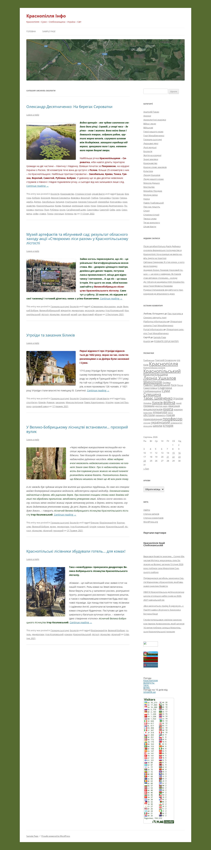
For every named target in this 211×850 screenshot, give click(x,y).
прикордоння (152, 419)
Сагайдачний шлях (76, 209)
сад (79, 314)
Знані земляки (150, 159)
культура (147, 412)
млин (87, 205)
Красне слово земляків (154, 167)
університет (176, 422)
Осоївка (166, 382)
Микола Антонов (74, 402)
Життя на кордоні (152, 155)
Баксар (120, 193)
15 (173, 452)
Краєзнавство (67, 193)
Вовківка (75, 197)
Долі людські (149, 147)
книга (168, 409)
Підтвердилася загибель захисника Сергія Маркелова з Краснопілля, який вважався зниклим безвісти (163, 582)
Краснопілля (163, 364)
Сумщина (152, 394)
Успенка (69, 213)
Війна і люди (149, 123)
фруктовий (88, 314)
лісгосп (45, 314)
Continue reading (37, 185)
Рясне (180, 385)
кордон (178, 409)
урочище (59, 213)
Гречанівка (105, 197)
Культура (148, 171)
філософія (147, 426)
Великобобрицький (49, 310)
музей (74, 314)
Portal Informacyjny (153, 329)
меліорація (77, 205)
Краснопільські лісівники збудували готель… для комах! (75, 551)
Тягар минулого (151, 222)
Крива (58, 205)
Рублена (54, 209)
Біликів (41, 402)
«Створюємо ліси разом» (103, 306)
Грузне (115, 197)
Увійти (146, 509)
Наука (146, 198)
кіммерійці (103, 201)
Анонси (147, 115)
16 (179, 452)
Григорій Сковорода (165, 360)
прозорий (58, 530)
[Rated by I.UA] (150, 645)
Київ (145, 364)
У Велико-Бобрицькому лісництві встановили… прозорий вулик (77, 429)
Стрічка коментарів (153, 517)
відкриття (66, 310)
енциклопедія (153, 409)
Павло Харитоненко (94, 402)
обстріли (149, 415)
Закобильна (48, 201)
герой (178, 403)
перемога (160, 415)
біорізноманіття (108, 522)
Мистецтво (149, 186)
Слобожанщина (152, 391)
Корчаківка (115, 201)
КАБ (178, 360)
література (160, 412)
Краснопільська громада (154, 367)
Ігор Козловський (115, 310)
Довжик (50, 402)
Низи (93, 205)
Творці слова (149, 218)
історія (93, 526)
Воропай (85, 197)
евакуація (174, 406)
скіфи (35, 213)
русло (62, 209)
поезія (170, 415)
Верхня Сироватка (60, 197)
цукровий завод (40, 406)
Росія (174, 385)
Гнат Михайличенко (153, 135)
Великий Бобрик (40, 526)
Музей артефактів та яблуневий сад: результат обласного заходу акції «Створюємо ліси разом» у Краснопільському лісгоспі (77, 238)
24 (144, 460)
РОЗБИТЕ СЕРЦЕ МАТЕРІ (166, 341)
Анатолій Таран (151, 111)
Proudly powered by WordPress (55, 836)
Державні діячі (150, 143)
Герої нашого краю (153, 131)
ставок (42, 213)
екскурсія (89, 310)
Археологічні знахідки (154, 119)
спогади (147, 423)
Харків (157, 402)
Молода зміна (150, 194)
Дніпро (37, 201)
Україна (147, 403)
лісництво (55, 314)
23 (179, 456)
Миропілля (152, 381)
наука (170, 412)
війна (169, 402)
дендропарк (78, 310)
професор (172, 418)
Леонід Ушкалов (151, 175)
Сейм (112, 209)
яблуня (98, 314)
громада (148, 406)
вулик (53, 526)
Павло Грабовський (153, 202)
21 (168, 456)
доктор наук (161, 406)
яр (75, 213)
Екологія (55, 193)
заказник (60, 402)
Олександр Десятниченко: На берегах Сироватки (69, 106)
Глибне (94, 197)
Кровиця (66, 205)
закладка (100, 310)
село (118, 209)
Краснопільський (115, 526)
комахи (101, 526)
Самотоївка (93, 209)
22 (173, 456)
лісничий (65, 314)
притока (39, 209)
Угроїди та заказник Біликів (50, 335)
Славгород (165, 388)
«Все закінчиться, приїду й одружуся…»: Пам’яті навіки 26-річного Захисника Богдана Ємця (163, 609)
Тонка (50, 213)
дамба (29, 201)
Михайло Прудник (152, 190)
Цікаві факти (98, 193)
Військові (148, 127)
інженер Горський (87, 201)
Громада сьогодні (60, 306)
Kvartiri (147, 341)
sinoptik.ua (149, 692)
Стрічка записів (151, 513)
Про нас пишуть (151, 206)
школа (157, 426)
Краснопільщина (45, 205)
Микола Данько (151, 183)
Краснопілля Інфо (46, 16)
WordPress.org (150, 521)
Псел (46, 209)
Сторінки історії (83, 193)
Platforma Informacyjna (155, 321)
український (160, 422)
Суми (166, 391)
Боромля (45, 197)
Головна (31, 31)
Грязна (123, 197)
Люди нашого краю (153, 179)
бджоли (95, 522)
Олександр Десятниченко (110, 205)
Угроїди (109, 402)
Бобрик (36, 197)
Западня (60, 201)
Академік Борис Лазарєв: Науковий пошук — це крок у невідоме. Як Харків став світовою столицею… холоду (163, 274)
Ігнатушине (71, 201)
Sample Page (49, 31)
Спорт (146, 210)
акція (119, 306)
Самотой (104, 209)
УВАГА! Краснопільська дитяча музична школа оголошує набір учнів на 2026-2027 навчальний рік (163, 596)
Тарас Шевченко (158, 398)
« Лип (146, 468)
